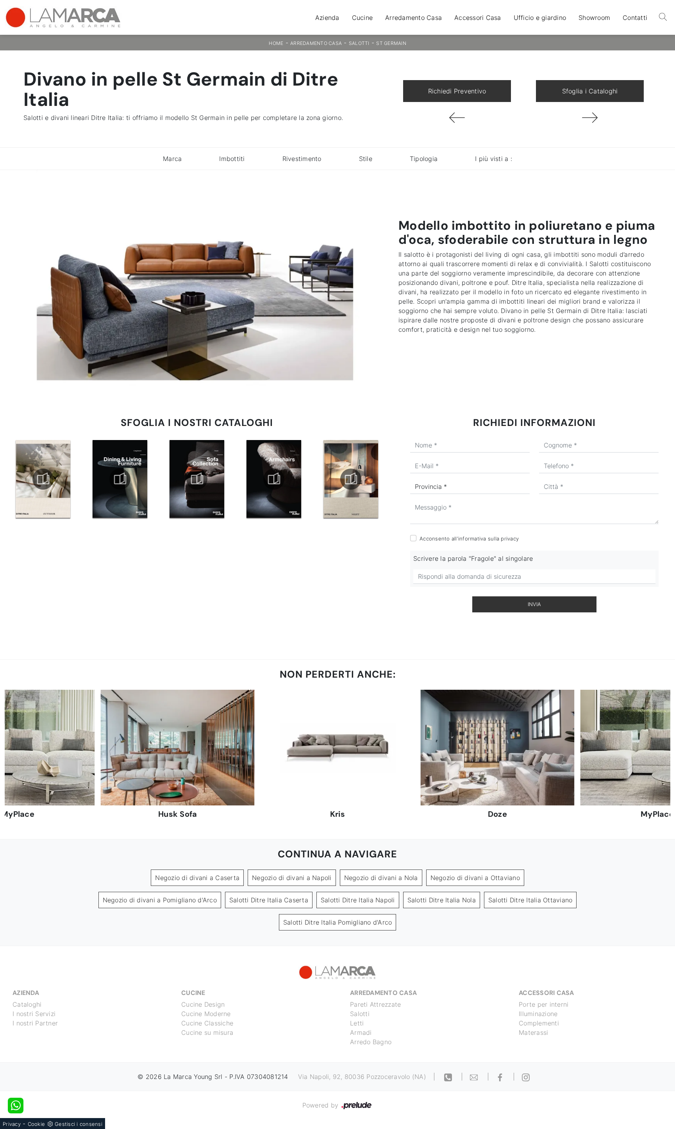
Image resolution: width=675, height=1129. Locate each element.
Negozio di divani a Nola (381, 878)
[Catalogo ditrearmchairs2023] (197, 479)
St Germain (391, 43)
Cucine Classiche (207, 1023)
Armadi (361, 1032)
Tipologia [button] (424, 159)
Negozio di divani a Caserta (197, 878)
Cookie (36, 1124)
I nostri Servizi (33, 1014)
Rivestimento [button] (301, 159)
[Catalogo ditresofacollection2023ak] (120, 479)
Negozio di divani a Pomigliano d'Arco (160, 900)
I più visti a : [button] (493, 159)
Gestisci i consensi (78, 1124)
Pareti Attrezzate (375, 1004)
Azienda (327, 17)
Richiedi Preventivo (457, 91)
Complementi (539, 1023)
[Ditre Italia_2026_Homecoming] (350, 479)
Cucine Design (203, 1004)
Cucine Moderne (206, 1014)
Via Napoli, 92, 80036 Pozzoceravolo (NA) (362, 1077)
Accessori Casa (477, 17)
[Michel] (590, 117)
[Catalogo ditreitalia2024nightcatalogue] (274, 479)
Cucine (362, 17)
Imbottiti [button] (232, 159)
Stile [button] (365, 159)
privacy (510, 538)
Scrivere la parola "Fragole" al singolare (473, 558)
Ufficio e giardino (540, 17)
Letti (357, 1023)
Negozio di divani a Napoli (292, 878)
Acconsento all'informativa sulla (469, 538)
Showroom (594, 17)
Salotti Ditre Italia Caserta (268, 900)
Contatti (635, 17)
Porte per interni (543, 1004)
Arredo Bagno (370, 1042)
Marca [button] (172, 159)
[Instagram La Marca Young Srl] (526, 1077)
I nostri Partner (35, 1023)
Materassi (533, 1032)
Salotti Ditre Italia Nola (441, 900)
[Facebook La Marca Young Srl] (501, 1077)
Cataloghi (26, 1004)
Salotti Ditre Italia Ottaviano (530, 900)
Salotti (359, 43)
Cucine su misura (207, 1032)
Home (276, 43)
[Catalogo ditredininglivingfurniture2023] (43, 479)
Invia (534, 604)
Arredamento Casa (413, 17)
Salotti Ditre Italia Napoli (358, 900)
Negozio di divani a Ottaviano (475, 878)
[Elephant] (457, 117)
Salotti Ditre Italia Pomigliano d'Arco (337, 922)
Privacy (12, 1124)
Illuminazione (538, 1014)
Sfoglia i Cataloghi (590, 91)
